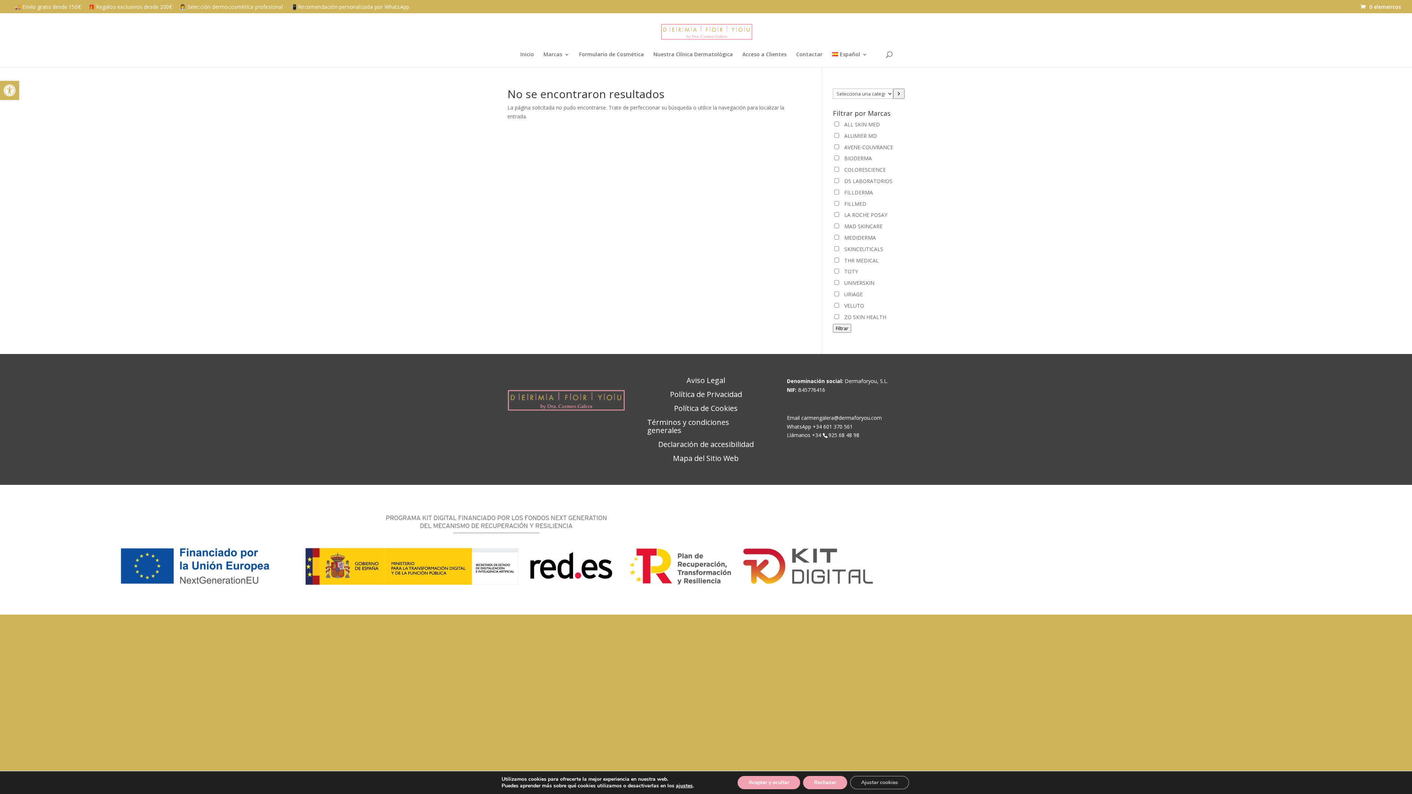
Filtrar (842, 328)
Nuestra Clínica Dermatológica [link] (693, 55)
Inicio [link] (527, 55)
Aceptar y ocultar (769, 782)
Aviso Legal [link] (706, 380)
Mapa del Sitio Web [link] (706, 458)
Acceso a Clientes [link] (764, 55)
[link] (9, 90)
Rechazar (825, 782)
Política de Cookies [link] (706, 408)
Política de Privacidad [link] (706, 394)
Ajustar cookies (879, 782)
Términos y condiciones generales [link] (688, 426)
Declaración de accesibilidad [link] (706, 444)
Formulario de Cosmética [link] (611, 55)
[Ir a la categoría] (899, 94)
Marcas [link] (552, 55)
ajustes (684, 786)
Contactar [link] (809, 55)
